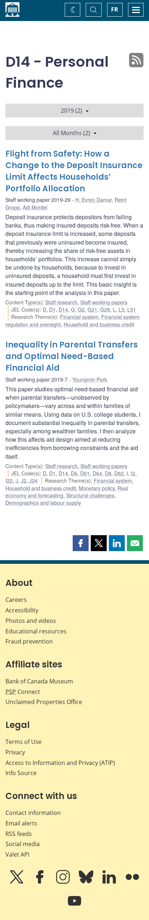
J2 (23, 480)
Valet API (17, 854)
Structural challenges (90, 495)
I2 (133, 473)
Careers (16, 600)
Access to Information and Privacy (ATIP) (60, 763)
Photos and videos (30, 621)
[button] (81, 543)
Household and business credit (99, 324)
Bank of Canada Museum (39, 681)
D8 (108, 473)
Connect (22, 692)
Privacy (15, 752)
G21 (92, 309)
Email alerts (21, 823)
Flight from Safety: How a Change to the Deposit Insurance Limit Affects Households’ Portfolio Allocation (73, 171)
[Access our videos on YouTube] (74, 906)
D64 (97, 473)
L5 (121, 309)
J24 (33, 480)
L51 (131, 309)
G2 (81, 309)
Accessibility (21, 610)
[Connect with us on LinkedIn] (110, 882)
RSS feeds (18, 834)
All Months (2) (71, 133)
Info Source (21, 773)
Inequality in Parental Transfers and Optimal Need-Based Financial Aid (71, 356)
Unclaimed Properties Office (43, 702)
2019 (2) (71, 111)
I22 (9, 480)
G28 (105, 309)
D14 (63, 309)
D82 (119, 473)
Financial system (79, 316)
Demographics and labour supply (43, 502)
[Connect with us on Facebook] (40, 882)
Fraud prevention (29, 641)
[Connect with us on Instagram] (63, 882)
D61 (85, 473)
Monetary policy (97, 488)
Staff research (61, 302)
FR (114, 9)
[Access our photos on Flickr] (132, 882)
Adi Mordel (35, 207)
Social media (22, 844)
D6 (74, 473)
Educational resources (36, 631)
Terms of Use (23, 742)
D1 (52, 309)
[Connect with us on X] (17, 882)
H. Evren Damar (93, 199)
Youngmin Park (89, 379)
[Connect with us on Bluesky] (86, 882)
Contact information (33, 813)
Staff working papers (103, 302)
